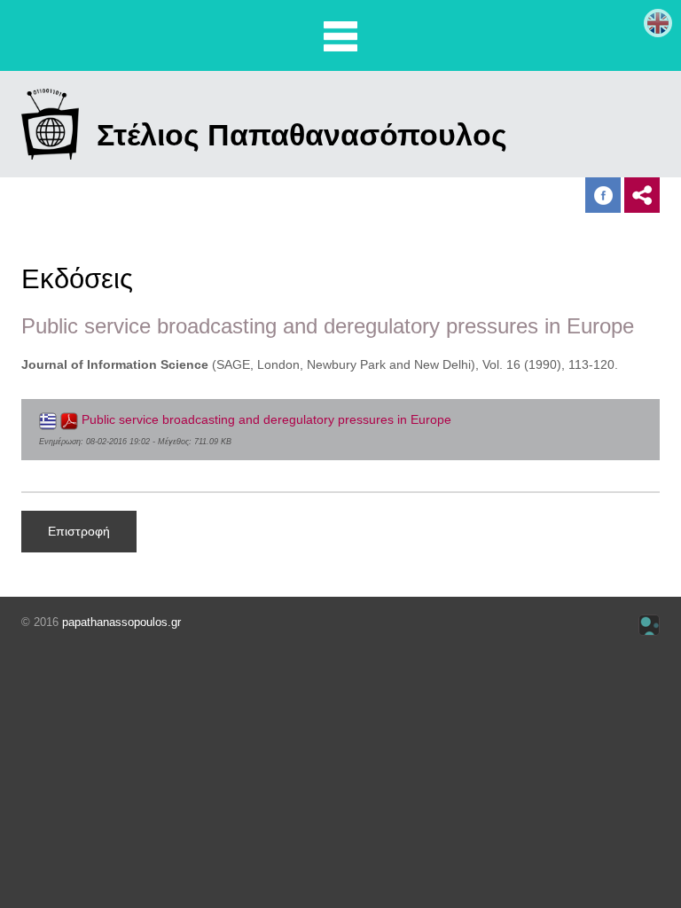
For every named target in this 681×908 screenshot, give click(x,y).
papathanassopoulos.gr (121, 622)
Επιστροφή (79, 531)
